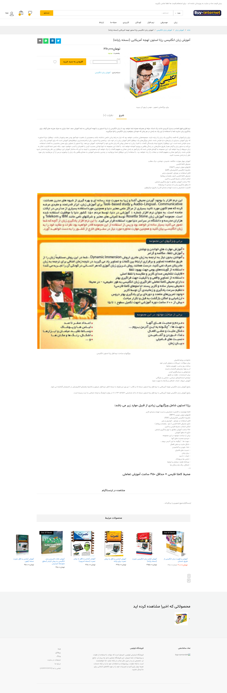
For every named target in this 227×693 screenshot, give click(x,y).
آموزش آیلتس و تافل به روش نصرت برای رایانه (115, 560)
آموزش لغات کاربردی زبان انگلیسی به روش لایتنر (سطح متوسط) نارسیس (53, 561)
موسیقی (164, 22)
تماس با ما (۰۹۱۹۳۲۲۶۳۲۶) (50, 668)
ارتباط (101, 22)
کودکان (138, 22)
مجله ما (113, 22)
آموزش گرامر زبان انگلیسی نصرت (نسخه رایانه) (144, 560)
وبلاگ (58, 656)
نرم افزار (150, 22)
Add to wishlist (55, 62)
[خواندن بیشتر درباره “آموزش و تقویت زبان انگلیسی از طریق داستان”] (180, 554)
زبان (175, 22)
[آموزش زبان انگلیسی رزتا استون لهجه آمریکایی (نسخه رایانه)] (45, 41)
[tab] (121, 116)
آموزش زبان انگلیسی (102, 72)
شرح (121, 115)
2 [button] (188, 580)
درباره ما (58, 664)
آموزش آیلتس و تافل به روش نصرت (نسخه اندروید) (84, 560)
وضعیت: (116, 53)
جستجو (46, 13)
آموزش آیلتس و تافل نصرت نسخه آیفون (23, 560)
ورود (6, 13)
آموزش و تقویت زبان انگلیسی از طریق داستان (176, 560)
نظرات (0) (108, 115)
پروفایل (58, 652)
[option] (175, 548)
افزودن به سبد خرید (73, 61)
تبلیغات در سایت (54, 660)
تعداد (118, 59)
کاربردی (126, 22)
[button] (150, 554)
